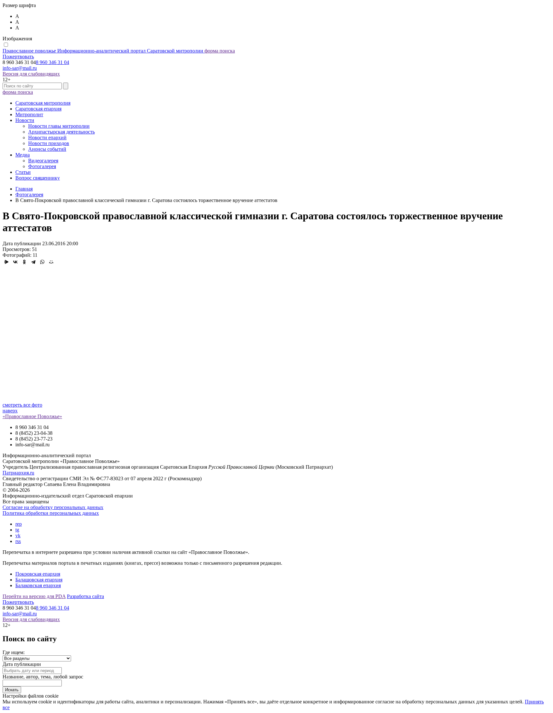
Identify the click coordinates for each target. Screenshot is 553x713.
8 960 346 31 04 (52, 62)
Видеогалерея (43, 160)
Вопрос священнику (37, 178)
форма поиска (219, 50)
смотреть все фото (22, 405)
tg (17, 529)
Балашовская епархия (38, 579)
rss (18, 541)
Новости (24, 120)
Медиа (22, 155)
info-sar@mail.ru (20, 68)
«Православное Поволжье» (32, 416)
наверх (10, 410)
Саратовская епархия (38, 108)
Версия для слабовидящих (31, 74)
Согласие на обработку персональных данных (53, 507)
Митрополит (29, 114)
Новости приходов (48, 143)
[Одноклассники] (24, 262)
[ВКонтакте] (15, 262)
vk (17, 535)
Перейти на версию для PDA (34, 596)
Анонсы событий (47, 149)
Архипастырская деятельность (61, 131)
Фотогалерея (42, 166)
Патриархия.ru (18, 472)
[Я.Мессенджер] (6, 262)
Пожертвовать (18, 56)
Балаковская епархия (38, 585)
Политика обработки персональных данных (51, 513)
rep (18, 524)
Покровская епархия (37, 574)
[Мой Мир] (51, 262)
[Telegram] (33, 262)
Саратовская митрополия (42, 103)
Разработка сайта (85, 596)
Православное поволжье (103, 50)
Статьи (23, 172)
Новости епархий (47, 137)
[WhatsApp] (42, 262)
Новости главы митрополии (59, 126)
